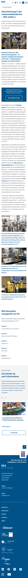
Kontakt (3, 514)
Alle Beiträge (14, 432)
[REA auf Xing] (20, 569)
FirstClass (4, 517)
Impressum (4, 507)
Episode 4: (4, 333)
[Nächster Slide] (5, 398)
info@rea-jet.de (5, 495)
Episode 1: (4, 355)
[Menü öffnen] (26, 2)
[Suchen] (20, 3)
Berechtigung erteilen (14, 98)
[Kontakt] (24, 447)
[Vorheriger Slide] (2, 398)
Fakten (3, 521)
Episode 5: (4, 326)
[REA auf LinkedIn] (2, 569)
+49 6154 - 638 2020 (6, 488)
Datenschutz (4, 510)
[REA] (6, 2)
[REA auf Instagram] (2, 574)
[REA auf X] (14, 569)
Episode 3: (4, 341)
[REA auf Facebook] (8, 569)
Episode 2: (4, 348)
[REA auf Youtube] (9, 574)
